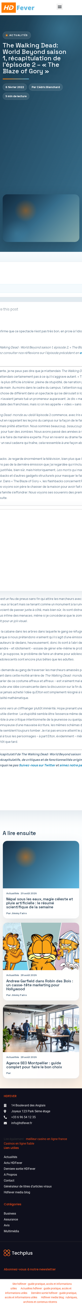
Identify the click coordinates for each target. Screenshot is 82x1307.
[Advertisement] (41, 147)
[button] (59, 7)
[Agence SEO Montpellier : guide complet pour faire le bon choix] (41, 1028)
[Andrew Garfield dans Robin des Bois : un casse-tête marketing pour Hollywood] (41, 946)
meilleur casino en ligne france (46, 1139)
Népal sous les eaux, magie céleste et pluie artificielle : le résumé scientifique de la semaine (39, 903)
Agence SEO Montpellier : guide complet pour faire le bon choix (34, 1065)
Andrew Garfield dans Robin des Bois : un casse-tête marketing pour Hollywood (39, 985)
